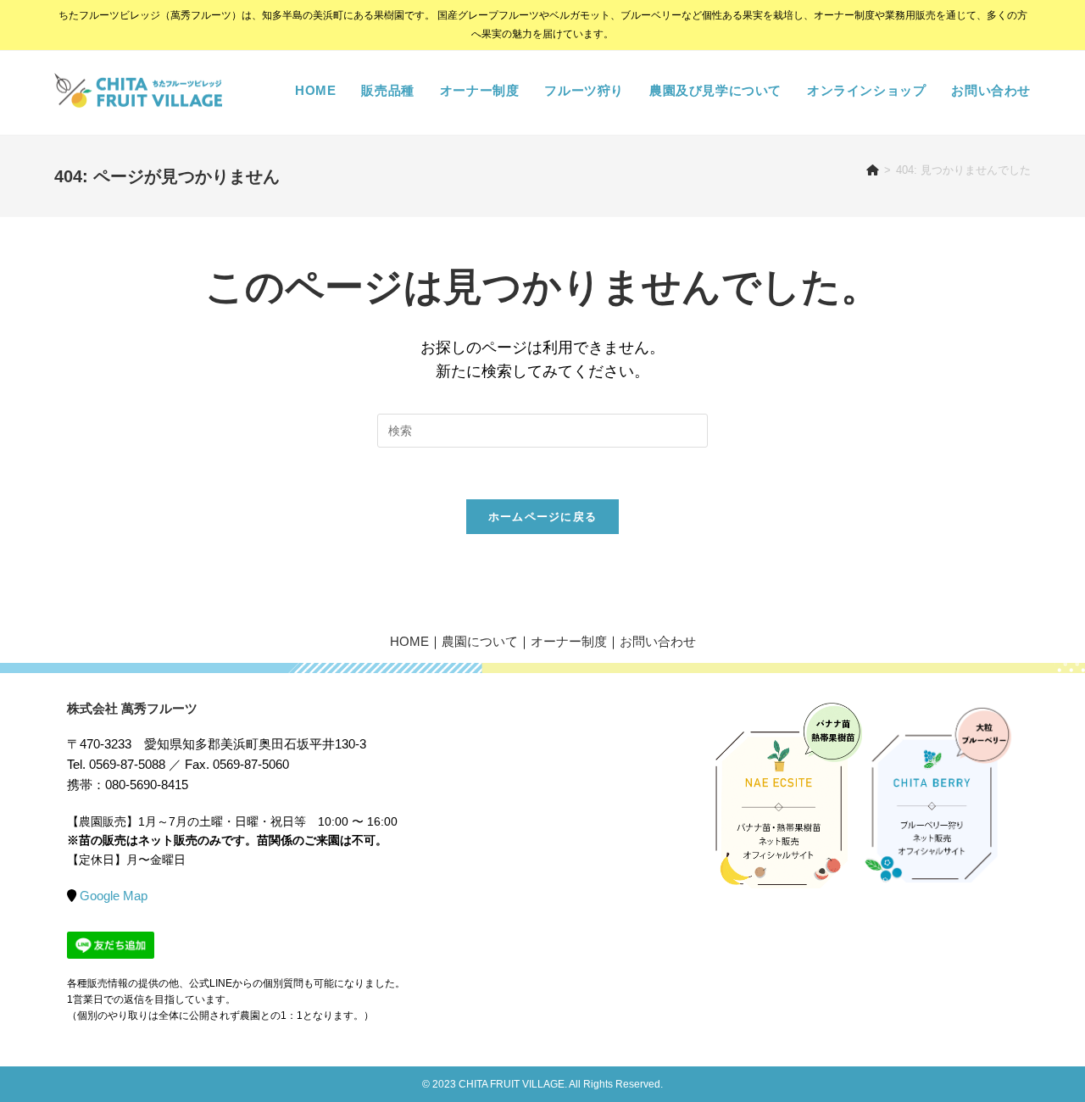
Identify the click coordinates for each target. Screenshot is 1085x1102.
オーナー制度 (569, 641)
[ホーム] (872, 170)
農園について (480, 641)
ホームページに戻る (543, 516)
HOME (409, 641)
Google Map (113, 895)
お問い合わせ (658, 641)
